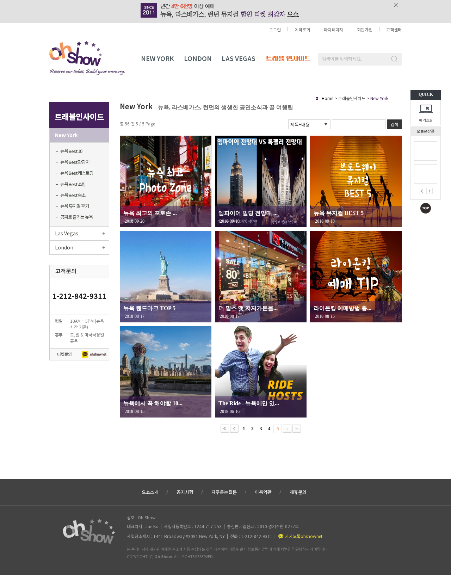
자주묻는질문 (224, 492)
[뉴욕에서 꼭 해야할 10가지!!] (165, 372)
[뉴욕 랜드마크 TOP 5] (165, 276)
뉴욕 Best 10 (71, 151)
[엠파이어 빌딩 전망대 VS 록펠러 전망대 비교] (261, 181)
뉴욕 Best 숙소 (73, 195)
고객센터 (394, 29)
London (198, 58)
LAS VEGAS (238, 58)
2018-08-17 (134, 316)
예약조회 (426, 120)
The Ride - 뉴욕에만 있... (248, 403)
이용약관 (263, 492)
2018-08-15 (325, 316)
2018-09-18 (230, 221)
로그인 (275, 29)
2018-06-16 (230, 411)
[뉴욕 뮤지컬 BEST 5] (356, 181)
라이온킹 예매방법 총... (342, 308)
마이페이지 (333, 29)
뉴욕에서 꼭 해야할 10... (153, 403)
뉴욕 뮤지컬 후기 (74, 206)
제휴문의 (298, 492)
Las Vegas (66, 233)
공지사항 (185, 492)
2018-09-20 (134, 221)
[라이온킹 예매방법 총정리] (356, 276)
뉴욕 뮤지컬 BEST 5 (339, 213)
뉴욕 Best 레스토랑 (76, 172)
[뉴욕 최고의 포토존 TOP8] (165, 181)
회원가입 (364, 29)
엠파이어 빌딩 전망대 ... (248, 213)
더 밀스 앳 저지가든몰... (248, 308)
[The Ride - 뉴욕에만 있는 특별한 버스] (261, 372)
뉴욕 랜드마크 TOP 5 (149, 308)
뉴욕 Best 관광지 (74, 162)
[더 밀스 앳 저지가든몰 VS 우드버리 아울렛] (261, 276)
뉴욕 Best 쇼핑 (73, 184)
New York (157, 58)
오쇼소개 (150, 492)
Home (327, 98)
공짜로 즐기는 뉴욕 (76, 217)
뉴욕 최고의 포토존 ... (150, 213)
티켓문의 (64, 354)
